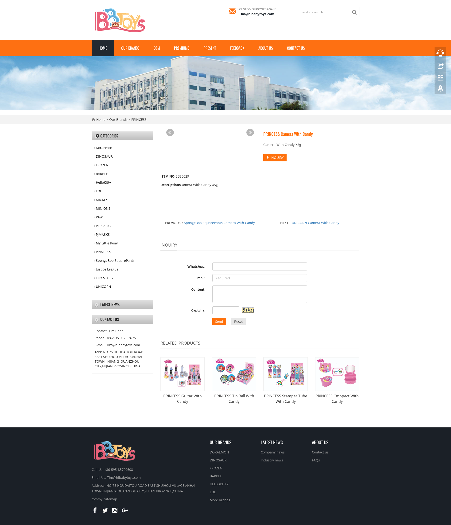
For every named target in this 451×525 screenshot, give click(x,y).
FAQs (316, 460)
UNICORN (103, 286)
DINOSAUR (104, 156)
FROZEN (102, 165)
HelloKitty (103, 182)
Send (219, 321)
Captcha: (198, 310)
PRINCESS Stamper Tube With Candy (285, 398)
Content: (198, 289)
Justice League (107, 269)
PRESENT (210, 48)
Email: (200, 278)
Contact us (296, 48)
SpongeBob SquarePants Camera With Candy (219, 223)
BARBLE (102, 173)
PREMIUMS (182, 48)
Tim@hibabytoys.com (256, 14)
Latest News (272, 442)
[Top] (440, 90)
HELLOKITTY (219, 484)
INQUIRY (276, 157)
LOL (99, 191)
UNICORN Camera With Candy (315, 223)
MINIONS (103, 208)
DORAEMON (219, 452)
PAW (99, 217)
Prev (170, 132)
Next (250, 132)
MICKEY (102, 200)
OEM (157, 48)
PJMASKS (103, 234)
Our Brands (130, 48)
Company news (273, 452)
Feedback (237, 48)
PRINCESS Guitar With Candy (182, 398)
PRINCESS (138, 119)
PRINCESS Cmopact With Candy (337, 398)
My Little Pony (107, 243)
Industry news (272, 460)
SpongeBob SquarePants (115, 260)
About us (265, 48)
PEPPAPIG (103, 226)
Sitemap (110, 499)
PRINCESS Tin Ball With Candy (234, 398)
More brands (220, 500)
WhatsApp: (196, 266)
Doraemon (104, 147)
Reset (238, 321)
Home (103, 48)
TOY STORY (104, 278)
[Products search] (355, 12)
